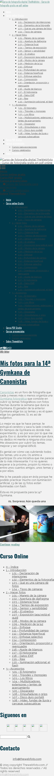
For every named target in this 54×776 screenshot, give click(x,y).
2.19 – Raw (23, 98)
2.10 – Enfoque (25, 67)
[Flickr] (5, 348)
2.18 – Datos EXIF (26, 95)
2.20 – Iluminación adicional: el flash (35, 101)
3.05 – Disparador (26, 124)
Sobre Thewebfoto (14, 153)
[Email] (10, 348)
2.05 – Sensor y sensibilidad (31, 51)
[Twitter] (1, 348)
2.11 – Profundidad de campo (32, 70)
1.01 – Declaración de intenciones (34, 22)
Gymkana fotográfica (13, 398)
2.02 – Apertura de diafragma (32, 41)
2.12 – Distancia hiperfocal (30, 73)
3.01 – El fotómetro (27, 108)
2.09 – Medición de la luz (30, 63)
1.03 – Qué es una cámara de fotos (35, 28)
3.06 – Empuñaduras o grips (32, 127)
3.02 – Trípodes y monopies (32, 111)
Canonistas (7, 392)
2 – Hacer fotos (19, 35)
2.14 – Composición (27, 79)
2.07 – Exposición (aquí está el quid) (35, 57)
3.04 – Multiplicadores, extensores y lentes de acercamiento (27, 684)
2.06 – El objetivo (26, 54)
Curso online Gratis (15, 15)
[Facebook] (3, 348)
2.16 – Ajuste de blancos (30, 89)
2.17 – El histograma (27, 92)
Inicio (8, 12)
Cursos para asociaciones (24, 147)
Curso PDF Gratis (14, 140)
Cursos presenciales (15, 143)
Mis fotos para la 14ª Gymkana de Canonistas (25, 372)
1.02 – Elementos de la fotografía (34, 25)
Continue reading (10, 544)
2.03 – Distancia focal (28, 44)
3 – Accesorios (19, 105)
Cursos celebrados (21, 150)
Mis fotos (4, 351)
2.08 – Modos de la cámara (31, 60)
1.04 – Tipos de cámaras (30, 32)
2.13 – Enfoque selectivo (30, 76)
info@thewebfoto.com (27, 759)
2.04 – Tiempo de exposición (32, 47)
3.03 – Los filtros (26, 114)
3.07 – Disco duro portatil (30, 130)
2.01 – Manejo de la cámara (31, 38)
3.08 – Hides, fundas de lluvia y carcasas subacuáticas (31, 702)
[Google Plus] (7, 348)
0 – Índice (12, 567)
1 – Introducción (20, 19)
